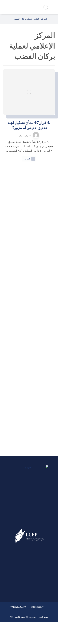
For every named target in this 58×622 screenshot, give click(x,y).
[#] (38, 589)
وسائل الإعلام (27, 424)
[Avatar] (36, 135)
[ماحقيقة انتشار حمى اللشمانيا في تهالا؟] (29, 244)
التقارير (27, 416)
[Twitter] (29, 522)
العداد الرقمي (27, 432)
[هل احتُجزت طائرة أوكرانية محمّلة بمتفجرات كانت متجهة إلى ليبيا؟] (29, 343)
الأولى (27, 399)
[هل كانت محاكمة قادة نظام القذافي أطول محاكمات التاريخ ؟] (29, 277)
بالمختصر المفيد (27, 407)
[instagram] (23, 522)
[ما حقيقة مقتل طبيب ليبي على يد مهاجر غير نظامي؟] (29, 310)
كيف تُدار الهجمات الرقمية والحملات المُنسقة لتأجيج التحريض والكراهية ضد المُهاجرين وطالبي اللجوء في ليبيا (29, 227)
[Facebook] (35, 522)
